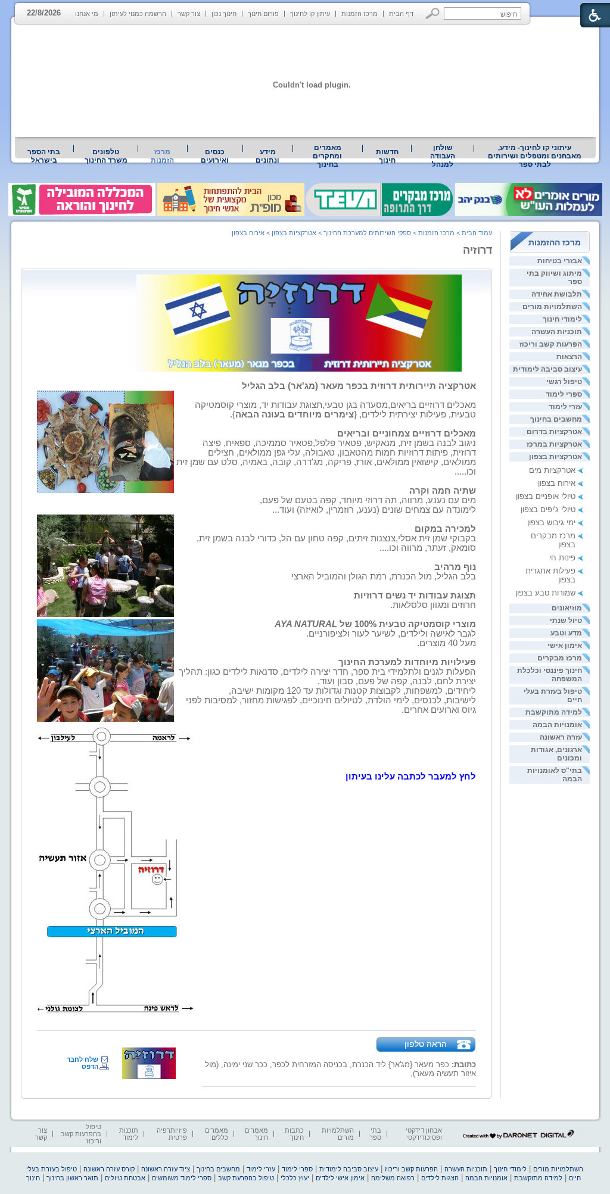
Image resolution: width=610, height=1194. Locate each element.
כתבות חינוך (294, 1134)
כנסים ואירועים (215, 156)
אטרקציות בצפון (555, 457)
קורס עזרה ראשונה (109, 1169)
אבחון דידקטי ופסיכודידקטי (424, 1134)
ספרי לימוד (564, 394)
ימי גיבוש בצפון (551, 522)
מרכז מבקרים (559, 658)
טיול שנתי (566, 620)
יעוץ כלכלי (295, 1177)
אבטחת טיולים (125, 1177)
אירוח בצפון (556, 483)
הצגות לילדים (440, 1177)
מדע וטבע (566, 633)
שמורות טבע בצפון (545, 592)
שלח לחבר (82, 1059)
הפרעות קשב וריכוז (550, 344)
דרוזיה (477, 250)
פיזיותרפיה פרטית (172, 1134)
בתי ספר (375, 1134)
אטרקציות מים (552, 470)
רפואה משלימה (393, 1177)
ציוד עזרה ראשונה (165, 1169)
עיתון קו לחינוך (310, 13)
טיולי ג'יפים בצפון (548, 509)
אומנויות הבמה (557, 725)
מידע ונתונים (267, 156)
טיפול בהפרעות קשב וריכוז (81, 1134)
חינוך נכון (223, 13)
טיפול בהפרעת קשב (246, 1177)
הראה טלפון (425, 1044)
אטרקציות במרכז (554, 444)
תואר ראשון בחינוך (72, 1177)
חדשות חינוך (387, 156)
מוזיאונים (567, 608)
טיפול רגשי (564, 382)
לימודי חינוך (562, 319)
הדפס (90, 1066)
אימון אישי (564, 645)
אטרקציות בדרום (554, 432)
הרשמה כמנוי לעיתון (138, 13)
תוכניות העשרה (556, 332)
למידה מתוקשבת (553, 712)
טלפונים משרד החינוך (106, 156)
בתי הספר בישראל (43, 156)
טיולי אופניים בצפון (545, 496)
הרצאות (569, 357)
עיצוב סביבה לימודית (547, 369)
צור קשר (189, 13)
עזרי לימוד (565, 407)
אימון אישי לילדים (340, 1177)
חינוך (33, 1177)
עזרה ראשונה (561, 737)
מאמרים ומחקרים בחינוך (327, 156)
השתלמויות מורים (552, 307)
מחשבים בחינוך (556, 419)
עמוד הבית (477, 232)
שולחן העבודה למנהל (442, 156)
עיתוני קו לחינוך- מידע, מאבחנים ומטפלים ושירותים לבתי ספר (534, 156)
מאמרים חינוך (256, 1134)
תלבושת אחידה (556, 294)
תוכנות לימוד (128, 1134)
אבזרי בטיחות (559, 261)
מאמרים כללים (216, 1134)
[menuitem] (535, 156)
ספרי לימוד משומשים (181, 1177)
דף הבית (401, 13)
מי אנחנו (86, 13)
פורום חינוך (263, 13)
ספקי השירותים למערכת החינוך (367, 232)
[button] (433, 13)
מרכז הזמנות (359, 13)
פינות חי (562, 557)
